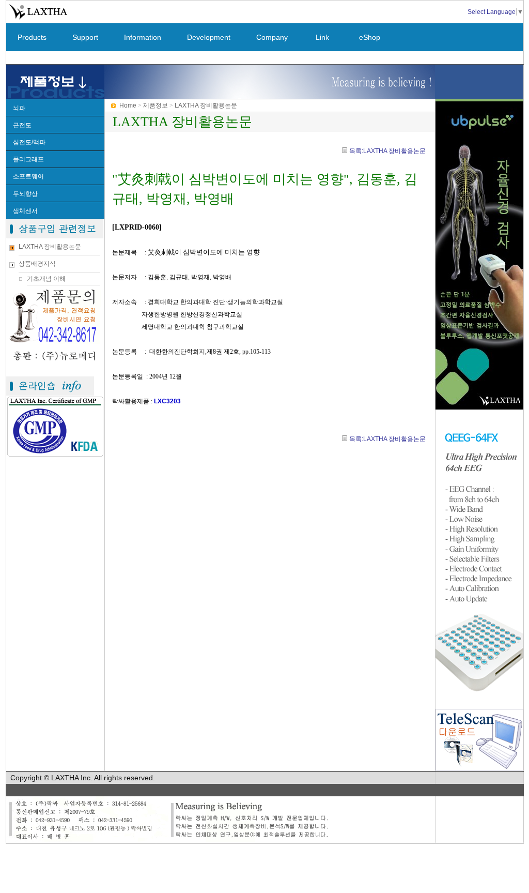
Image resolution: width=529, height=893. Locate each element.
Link (322, 37)
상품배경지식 (37, 263)
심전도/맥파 (29, 142)
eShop (369, 37)
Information (142, 37)
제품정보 (155, 105)
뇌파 (19, 108)
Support (85, 37)
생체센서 (25, 211)
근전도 (22, 125)
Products (32, 37)
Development (209, 37)
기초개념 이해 (46, 278)
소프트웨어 (28, 176)
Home (127, 105)
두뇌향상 (25, 193)
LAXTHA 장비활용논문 (50, 246)
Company (272, 37)
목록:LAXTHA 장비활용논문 (387, 151)
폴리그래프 (28, 159)
